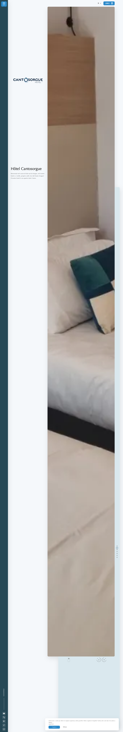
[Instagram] (4, 729)
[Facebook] (4, 725)
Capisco (54, 727)
